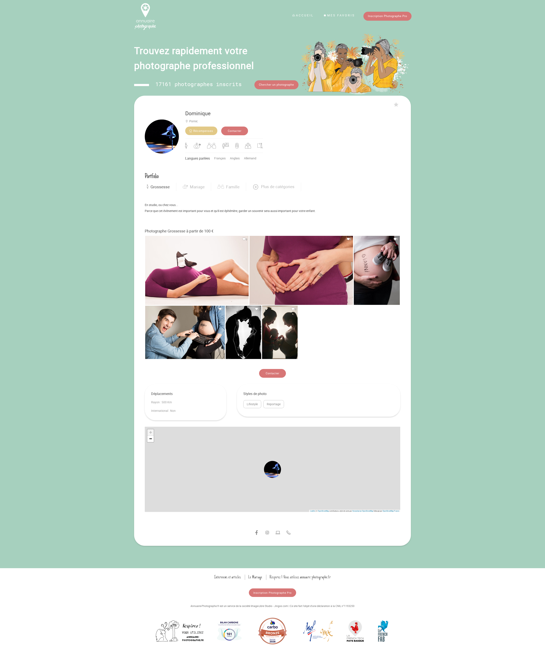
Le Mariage (255, 577)
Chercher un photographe (276, 84)
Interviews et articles (227, 577)
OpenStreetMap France (391, 511)
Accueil (305, 15)
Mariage (197, 187)
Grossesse (160, 187)
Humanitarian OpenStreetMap (362, 511)
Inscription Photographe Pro (387, 16)
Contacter (234, 131)
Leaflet (312, 511)
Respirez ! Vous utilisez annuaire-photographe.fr (300, 577)
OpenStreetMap (323, 511)
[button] (273, 186)
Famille (233, 187)
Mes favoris (341, 15)
